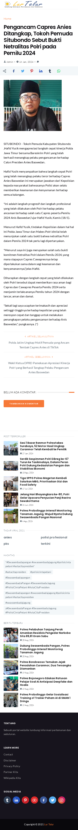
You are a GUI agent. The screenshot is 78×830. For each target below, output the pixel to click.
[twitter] (52, 800)
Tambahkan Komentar (23, 403)
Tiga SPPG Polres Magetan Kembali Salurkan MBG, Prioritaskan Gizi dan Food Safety (44, 481)
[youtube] (34, 800)
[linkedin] (16, 800)
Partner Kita (11, 771)
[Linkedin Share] (40, 70)
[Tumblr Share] (49, 70)
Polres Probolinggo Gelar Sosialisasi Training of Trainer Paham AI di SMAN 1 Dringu (45, 698)
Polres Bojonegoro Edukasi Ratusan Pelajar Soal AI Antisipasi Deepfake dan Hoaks (46, 681)
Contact (8, 754)
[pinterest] (25, 800)
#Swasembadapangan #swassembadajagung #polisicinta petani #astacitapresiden (37, 594)
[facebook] (43, 800)
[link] (38, 61)
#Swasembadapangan (17, 577)
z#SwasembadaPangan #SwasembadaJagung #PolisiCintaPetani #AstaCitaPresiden (30, 610)
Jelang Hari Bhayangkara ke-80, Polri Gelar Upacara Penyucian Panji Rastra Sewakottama (45, 498)
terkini (45, 544)
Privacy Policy (12, 766)
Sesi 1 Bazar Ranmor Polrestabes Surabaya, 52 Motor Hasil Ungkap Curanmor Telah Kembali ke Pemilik (43, 446)
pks (6, 544)
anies (8, 537)
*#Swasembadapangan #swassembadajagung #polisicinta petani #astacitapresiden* (38, 564)
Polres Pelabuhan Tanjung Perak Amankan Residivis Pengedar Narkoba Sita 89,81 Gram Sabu (45, 633)
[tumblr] (7, 800)
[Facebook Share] (13, 70)
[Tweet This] (22, 70)
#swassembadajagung (17, 602)
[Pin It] (31, 70)
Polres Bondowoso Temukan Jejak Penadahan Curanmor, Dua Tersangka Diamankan (45, 665)
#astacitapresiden (15, 571)
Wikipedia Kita (12, 777)
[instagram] (61, 800)
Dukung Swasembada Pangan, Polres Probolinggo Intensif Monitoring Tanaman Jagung (45, 649)
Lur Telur (49, 824)
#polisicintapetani (40, 571)
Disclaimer (10, 760)
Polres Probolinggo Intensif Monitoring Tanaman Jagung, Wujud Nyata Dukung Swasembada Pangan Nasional (46, 514)
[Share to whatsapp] (58, 70)
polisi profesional (54, 537)
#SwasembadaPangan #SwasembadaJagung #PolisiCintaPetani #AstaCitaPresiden (30, 585)
